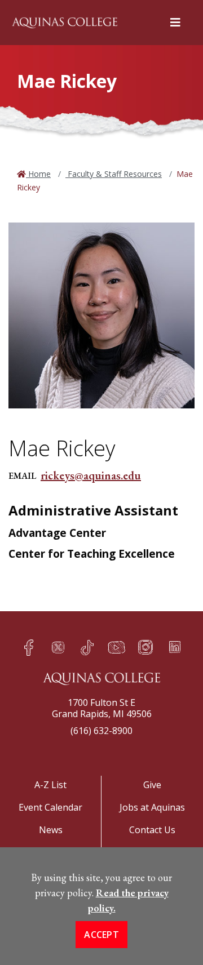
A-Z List (50, 785)
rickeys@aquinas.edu (91, 475)
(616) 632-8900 (101, 730)
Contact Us (152, 830)
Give (152, 785)
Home (38, 173)
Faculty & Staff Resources (113, 173)
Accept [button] (101, 934)
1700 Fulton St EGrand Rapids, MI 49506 (102, 708)
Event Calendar (50, 807)
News (51, 830)
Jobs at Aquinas (152, 807)
